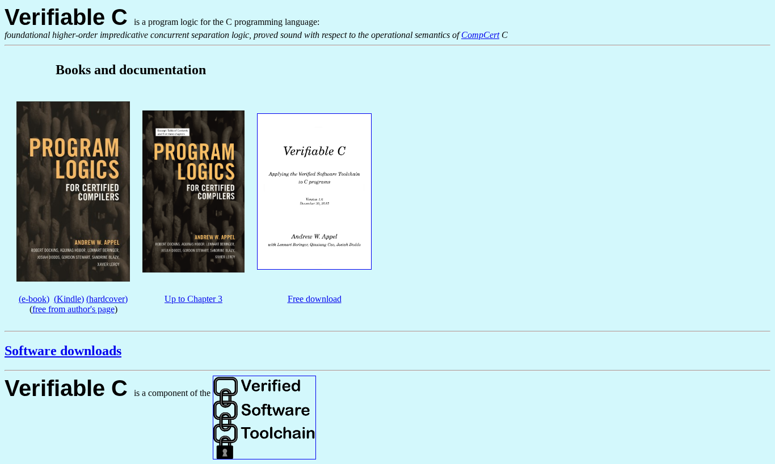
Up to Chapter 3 (193, 299)
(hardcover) (107, 299)
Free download (315, 299)
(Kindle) (69, 299)
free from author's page (73, 309)
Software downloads (63, 350)
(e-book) (34, 299)
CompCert (480, 35)
